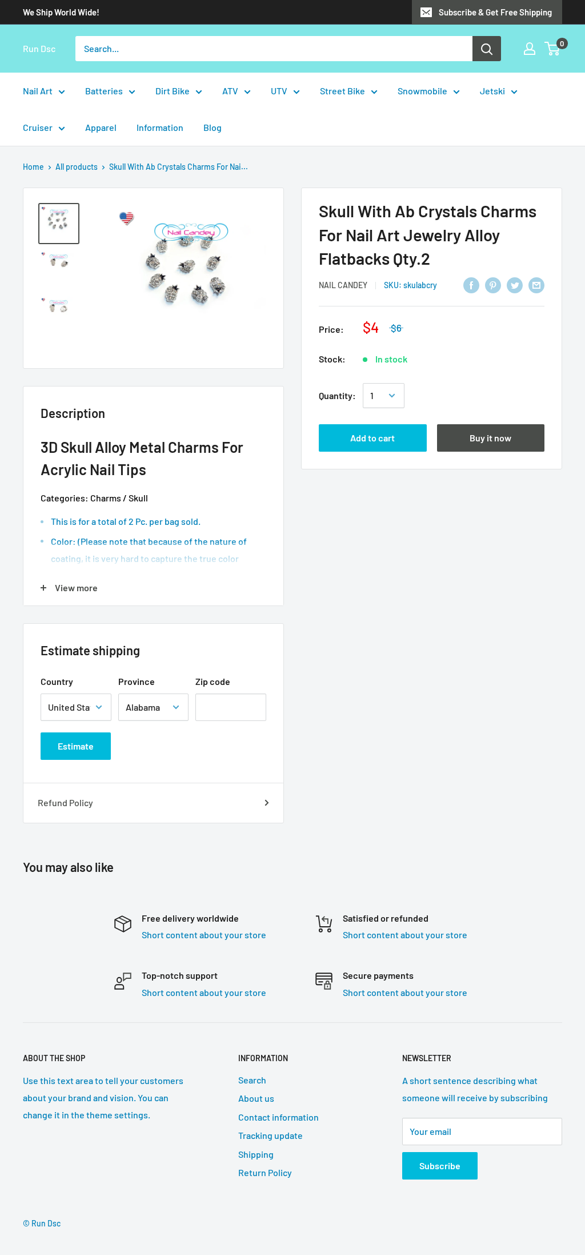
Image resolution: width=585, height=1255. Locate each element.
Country (57, 681)
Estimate (76, 745)
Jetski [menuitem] (492, 90)
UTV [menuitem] (279, 90)
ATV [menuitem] (230, 90)
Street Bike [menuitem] (342, 90)
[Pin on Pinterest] (493, 284)
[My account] (529, 48)
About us (256, 1098)
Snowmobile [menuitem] (422, 90)
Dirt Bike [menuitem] (172, 90)
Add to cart (372, 437)
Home (33, 167)
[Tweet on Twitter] (515, 284)
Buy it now (490, 437)
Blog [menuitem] (212, 127)
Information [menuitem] (160, 127)
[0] (553, 48)
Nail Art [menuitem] (38, 90)
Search (252, 1079)
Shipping (256, 1154)
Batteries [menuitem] (104, 90)
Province (136, 681)
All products (76, 167)
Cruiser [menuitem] (38, 127)
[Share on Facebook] (471, 284)
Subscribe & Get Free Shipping (495, 12)
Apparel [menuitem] (101, 127)
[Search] (486, 48)
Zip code (212, 681)
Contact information (278, 1116)
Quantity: (337, 395)
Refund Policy (65, 802)
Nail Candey (343, 285)
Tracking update (270, 1135)
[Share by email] (536, 284)
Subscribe (439, 1165)
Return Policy (265, 1172)
